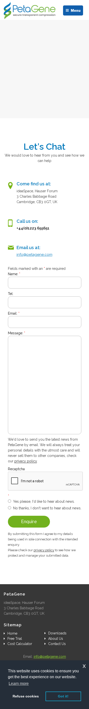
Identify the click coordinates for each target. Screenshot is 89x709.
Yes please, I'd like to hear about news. (44, 501)
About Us (55, 639)
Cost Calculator (19, 644)
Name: (14, 274)
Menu (76, 10)
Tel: (10, 294)
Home (12, 633)
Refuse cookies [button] (26, 696)
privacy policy (25, 461)
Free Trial (14, 639)
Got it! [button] (63, 696)
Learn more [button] (19, 683)
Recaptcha (16, 469)
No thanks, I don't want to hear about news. (47, 508)
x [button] (84, 665)
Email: (14, 313)
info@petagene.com (34, 254)
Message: (16, 333)
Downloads (57, 633)
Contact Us (57, 644)
